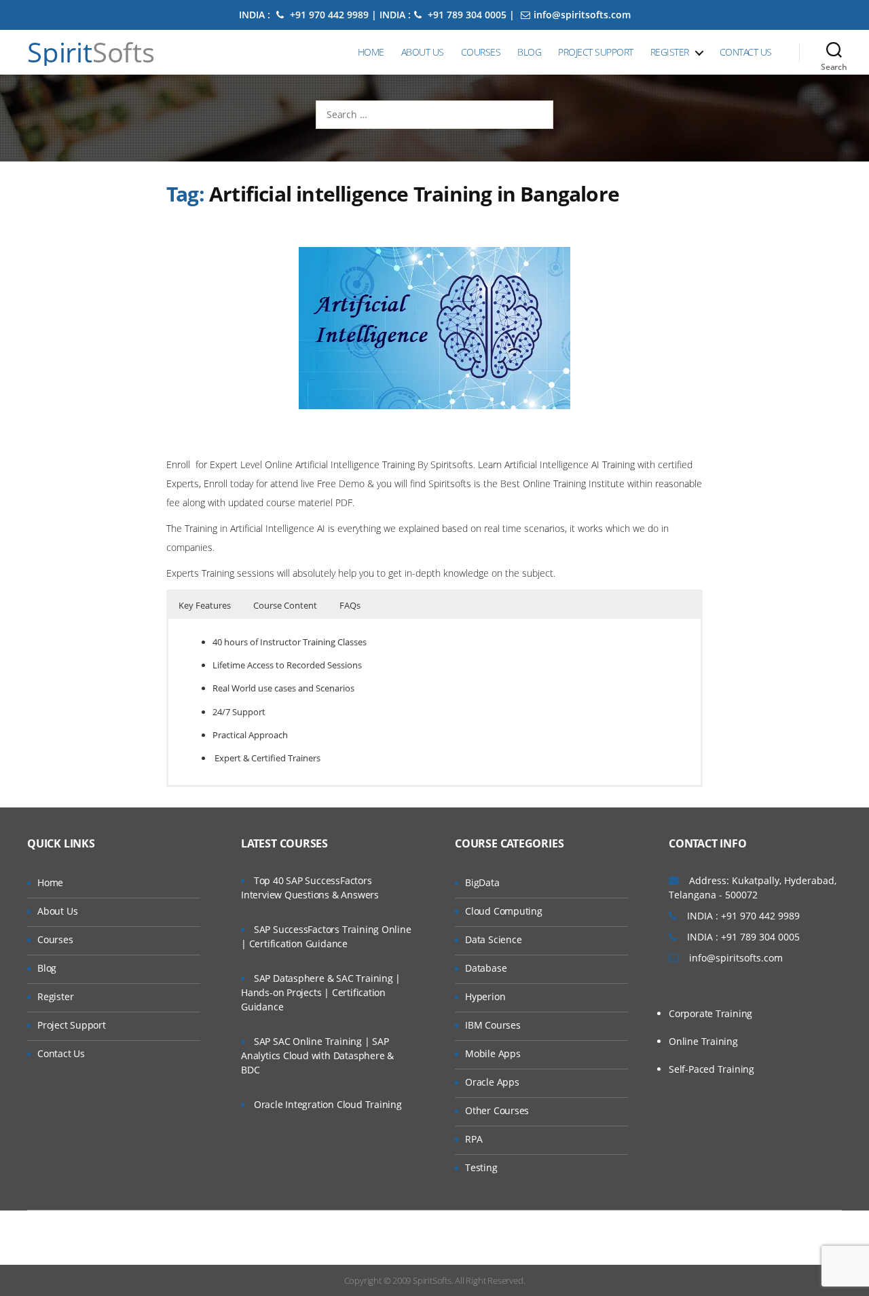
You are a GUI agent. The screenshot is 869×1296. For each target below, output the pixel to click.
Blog (529, 51)
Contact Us (746, 51)
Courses (481, 51)
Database (485, 967)
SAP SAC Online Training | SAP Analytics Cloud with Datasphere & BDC (317, 1055)
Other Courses (497, 1110)
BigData (482, 882)
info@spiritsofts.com (582, 14)
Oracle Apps (492, 1081)
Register (669, 51)
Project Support (595, 51)
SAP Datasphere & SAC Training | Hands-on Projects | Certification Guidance (321, 992)
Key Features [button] (205, 605)
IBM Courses (493, 1024)
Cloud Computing (503, 910)
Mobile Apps (493, 1053)
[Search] (834, 52)
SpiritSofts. (433, 1280)
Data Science (493, 939)
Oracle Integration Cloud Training (328, 1104)
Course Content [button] (285, 605)
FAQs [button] (349, 605)
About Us (422, 51)
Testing (481, 1167)
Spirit (91, 52)
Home (371, 51)
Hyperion (485, 996)
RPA (473, 1138)
